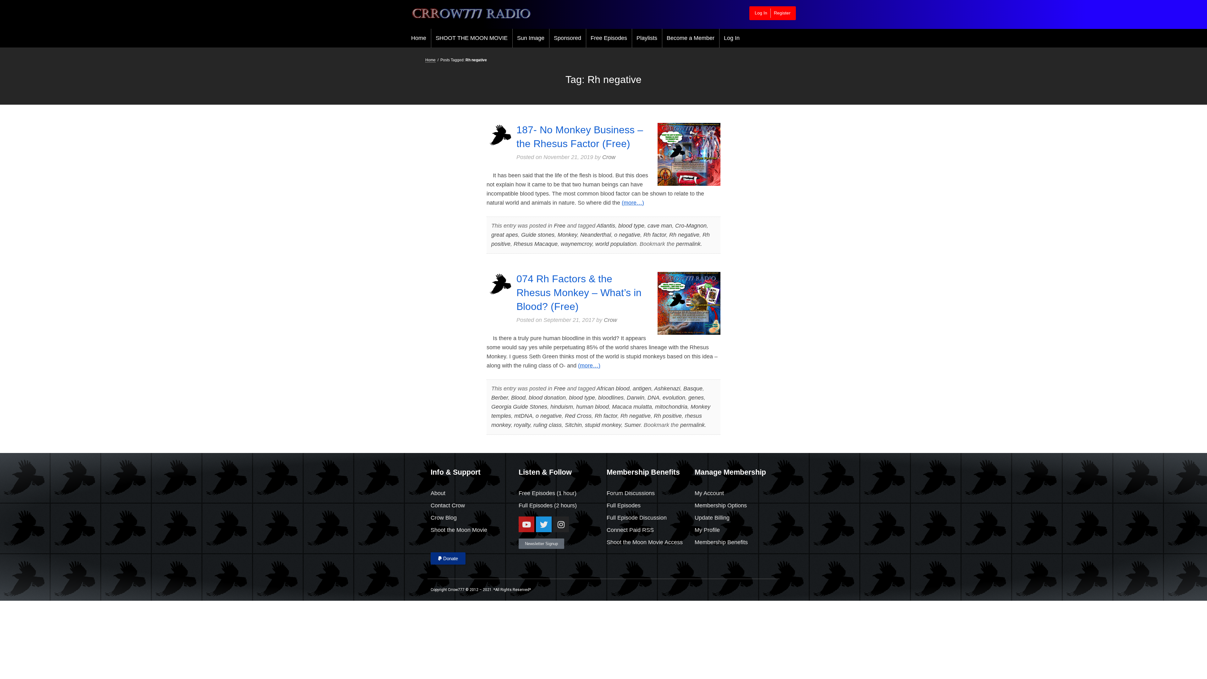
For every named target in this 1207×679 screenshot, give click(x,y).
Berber (499, 398)
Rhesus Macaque (536, 244)
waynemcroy (576, 244)
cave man (660, 226)
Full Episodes (536, 505)
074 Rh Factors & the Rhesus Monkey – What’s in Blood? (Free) (579, 292)
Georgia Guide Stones (519, 407)
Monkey (567, 235)
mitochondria (671, 407)
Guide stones (537, 235)
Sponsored (567, 38)
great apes (504, 235)
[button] (448, 558)
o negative (627, 235)
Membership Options (721, 505)
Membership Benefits (721, 542)
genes (696, 398)
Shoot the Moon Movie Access (645, 542)
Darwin (635, 398)
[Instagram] (561, 524)
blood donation (547, 398)
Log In (761, 12)
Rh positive (668, 416)
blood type (631, 226)
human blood (592, 407)
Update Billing (712, 518)
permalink (688, 244)
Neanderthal (595, 235)
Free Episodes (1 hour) (547, 493)
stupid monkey (603, 425)
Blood (518, 398)
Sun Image (530, 38)
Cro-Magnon (691, 226)
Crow (608, 157)
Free (559, 226)
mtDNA (523, 416)
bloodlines (611, 398)
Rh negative (684, 235)
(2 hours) (565, 505)
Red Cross (578, 416)
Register (782, 12)
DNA (653, 398)
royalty (522, 425)
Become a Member (690, 38)
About (438, 493)
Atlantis (606, 226)
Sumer (632, 425)
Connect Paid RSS (630, 530)
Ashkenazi (667, 388)
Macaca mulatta (632, 407)
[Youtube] (526, 524)
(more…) (633, 203)
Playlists (647, 38)
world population (616, 244)
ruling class (547, 425)
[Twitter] (544, 524)
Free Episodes (609, 38)
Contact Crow (448, 505)
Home (418, 38)
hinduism (561, 407)
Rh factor (654, 235)
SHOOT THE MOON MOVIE (472, 38)
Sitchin (573, 425)
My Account (709, 493)
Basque (693, 388)
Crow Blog (444, 518)
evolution (674, 398)
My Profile (707, 530)
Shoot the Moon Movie (459, 530)
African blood (613, 388)
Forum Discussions (631, 493)
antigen (642, 388)
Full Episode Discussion (637, 518)
